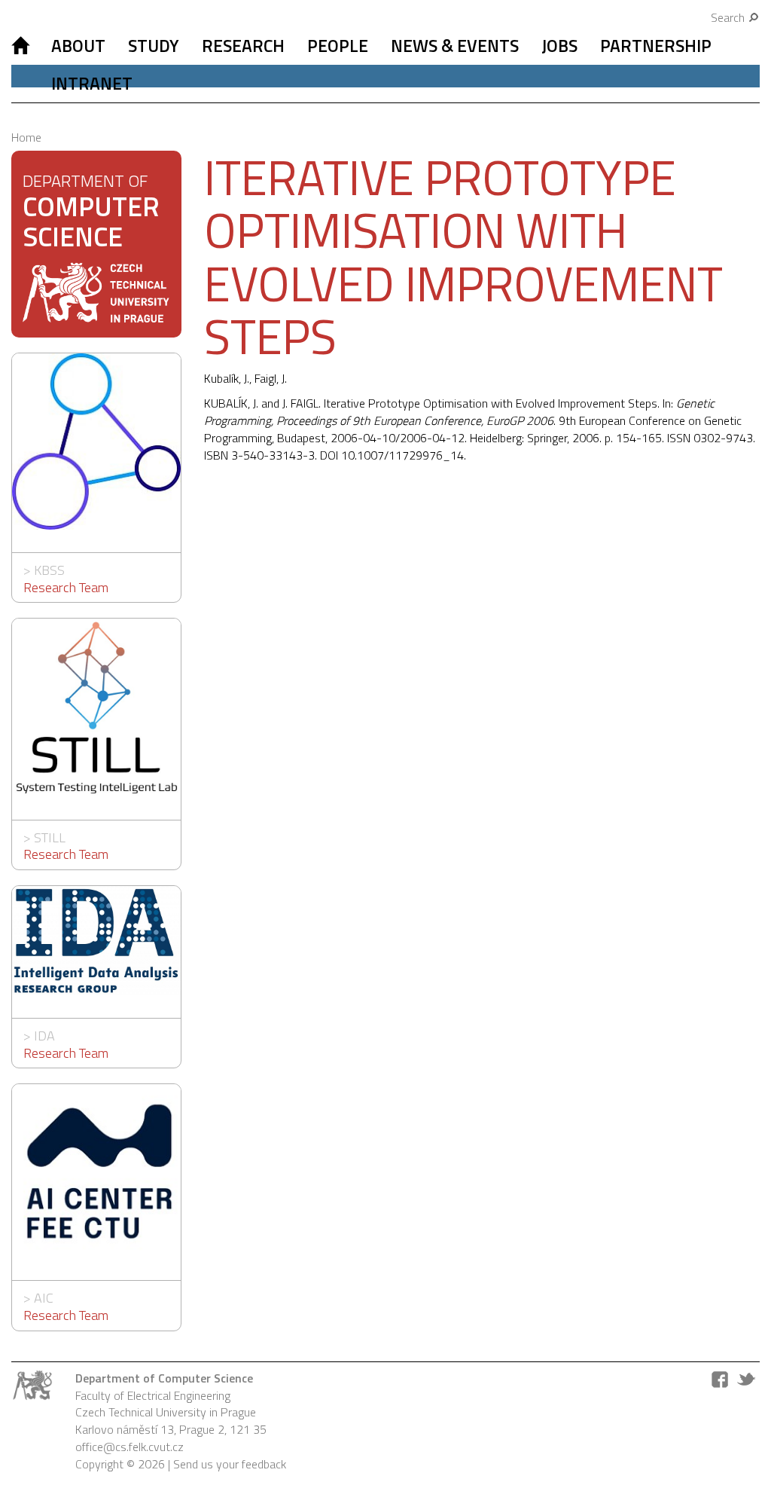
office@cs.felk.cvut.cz (129, 1447)
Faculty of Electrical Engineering (152, 1395)
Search (729, 17)
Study (153, 45)
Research (243, 45)
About (78, 45)
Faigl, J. (270, 378)
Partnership (656, 45)
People (337, 45)
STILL (50, 837)
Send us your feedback (229, 1464)
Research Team (65, 587)
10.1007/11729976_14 (402, 455)
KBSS (49, 570)
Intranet (92, 83)
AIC (43, 1298)
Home (26, 137)
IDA (44, 1035)
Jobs (559, 45)
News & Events (455, 45)
